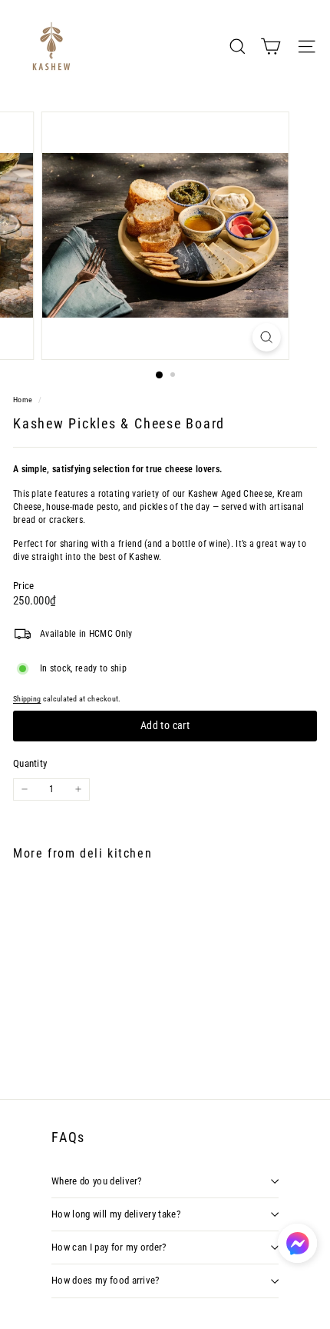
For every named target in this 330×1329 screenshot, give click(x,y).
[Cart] (270, 46)
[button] (297, 1243)
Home (24, 399)
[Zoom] (266, 337)
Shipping (27, 698)
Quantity (30, 763)
